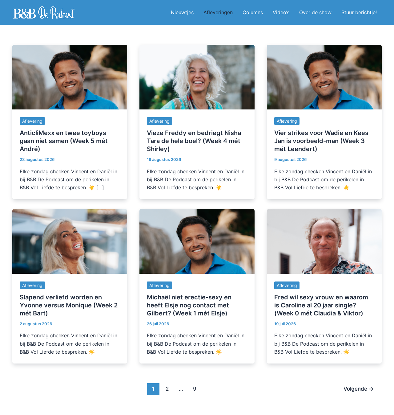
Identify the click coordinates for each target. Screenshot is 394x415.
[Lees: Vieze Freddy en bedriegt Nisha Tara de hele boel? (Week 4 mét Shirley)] (196, 76)
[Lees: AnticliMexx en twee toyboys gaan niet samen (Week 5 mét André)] (69, 76)
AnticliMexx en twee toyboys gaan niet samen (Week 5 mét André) (64, 141)
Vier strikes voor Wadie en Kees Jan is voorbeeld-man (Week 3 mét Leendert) (321, 141)
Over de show (315, 12)
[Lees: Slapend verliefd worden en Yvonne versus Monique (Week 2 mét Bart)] (69, 241)
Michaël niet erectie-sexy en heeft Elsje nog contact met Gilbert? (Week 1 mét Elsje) (189, 305)
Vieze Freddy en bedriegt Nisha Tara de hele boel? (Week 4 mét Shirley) (194, 141)
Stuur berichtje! (359, 12)
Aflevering (32, 121)
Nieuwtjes (182, 12)
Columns (253, 12)
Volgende (359, 388)
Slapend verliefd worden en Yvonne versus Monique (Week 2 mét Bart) (69, 305)
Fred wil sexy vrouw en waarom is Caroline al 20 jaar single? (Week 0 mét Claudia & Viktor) (321, 305)
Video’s (281, 12)
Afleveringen (218, 12)
